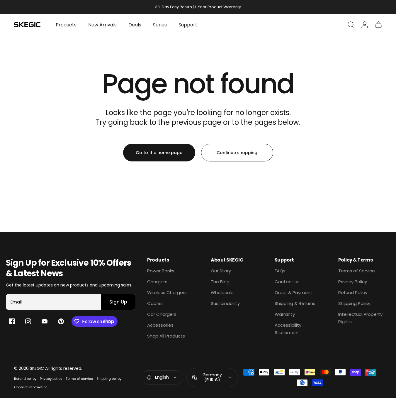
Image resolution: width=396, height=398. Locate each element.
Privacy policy (51, 378)
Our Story (221, 271)
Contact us (287, 282)
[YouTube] (44, 321)
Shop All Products (166, 336)
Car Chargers (161, 314)
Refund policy (25, 378)
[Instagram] (28, 321)
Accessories (160, 325)
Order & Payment (293, 292)
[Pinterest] (61, 321)
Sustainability (225, 303)
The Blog (220, 282)
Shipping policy (108, 378)
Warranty (285, 314)
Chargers (157, 282)
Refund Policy (352, 292)
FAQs (280, 271)
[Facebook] (12, 321)
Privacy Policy (352, 282)
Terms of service (79, 378)
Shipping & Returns (295, 303)
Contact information (30, 387)
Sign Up (118, 301)
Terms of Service (356, 271)
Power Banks (160, 271)
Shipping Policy (354, 303)
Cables (155, 303)
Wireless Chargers (167, 292)
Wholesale (222, 292)
